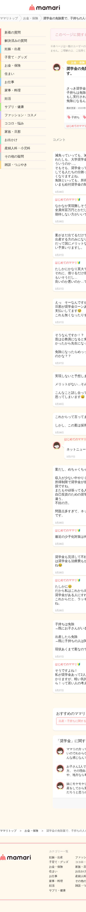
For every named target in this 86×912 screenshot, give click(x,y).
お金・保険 (13, 65)
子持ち (75, 117)
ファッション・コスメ (21, 115)
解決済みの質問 (16, 40)
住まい (9, 74)
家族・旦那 (13, 131)
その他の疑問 (14, 156)
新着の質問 (13, 32)
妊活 (8, 98)
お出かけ (11, 140)
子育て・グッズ (16, 57)
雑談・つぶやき (16, 164)
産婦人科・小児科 (17, 148)
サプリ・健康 (14, 107)
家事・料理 (13, 90)
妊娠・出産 (13, 49)
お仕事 (9, 82)
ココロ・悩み (14, 123)
